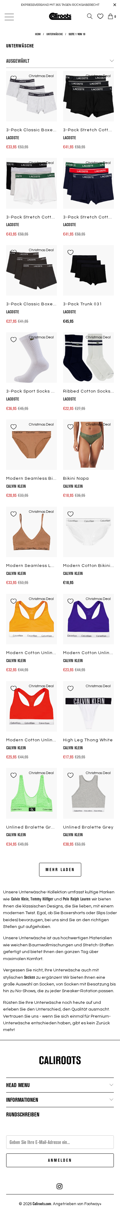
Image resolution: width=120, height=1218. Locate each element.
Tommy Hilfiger (41, 898)
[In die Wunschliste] (13, 78)
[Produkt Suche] (90, 16)
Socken (29, 977)
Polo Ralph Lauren (77, 898)
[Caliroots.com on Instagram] (59, 1186)
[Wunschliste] (98, 16)
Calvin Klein (19, 898)
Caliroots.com (42, 1203)
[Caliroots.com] (60, 16)
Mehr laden (60, 869)
